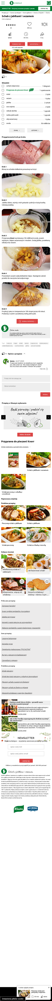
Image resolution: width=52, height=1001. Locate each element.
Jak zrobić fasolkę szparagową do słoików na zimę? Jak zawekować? (29, 720)
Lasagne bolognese (9, 638)
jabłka (27, 345)
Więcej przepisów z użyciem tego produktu (14, 447)
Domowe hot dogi (8, 606)
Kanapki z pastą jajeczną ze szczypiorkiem (17, 622)
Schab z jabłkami (33, 523)
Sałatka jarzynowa (8, 617)
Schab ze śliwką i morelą (36, 545)
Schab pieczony (8, 545)
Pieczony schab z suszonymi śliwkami (15, 682)
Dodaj (45, 394)
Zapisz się (26, 761)
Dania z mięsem (39, 13)
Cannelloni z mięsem (9, 660)
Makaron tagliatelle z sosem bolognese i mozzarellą (21, 628)
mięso (15, 343)
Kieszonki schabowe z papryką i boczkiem (17, 693)
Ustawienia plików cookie (12, 999)
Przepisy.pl (5, 13)
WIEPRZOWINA (34, 343)
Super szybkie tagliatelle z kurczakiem (16, 611)
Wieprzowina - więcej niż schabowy (12, 593)
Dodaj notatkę (28, 321)
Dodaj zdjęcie (25, 434)
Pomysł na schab (35, 345)
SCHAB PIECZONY (44, 343)
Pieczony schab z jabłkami (12, 523)
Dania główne (27, 13)
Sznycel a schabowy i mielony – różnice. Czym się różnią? (38, 593)
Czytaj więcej (22, 714)
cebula (26, 343)
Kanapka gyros (7, 644)
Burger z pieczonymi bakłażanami (14, 655)
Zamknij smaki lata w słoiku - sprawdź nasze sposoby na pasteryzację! (26, 703)
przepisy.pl (8, 19)
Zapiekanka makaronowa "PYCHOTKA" (16, 649)
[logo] (15, 3)
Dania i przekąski (15, 13)
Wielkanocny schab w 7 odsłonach (11, 570)
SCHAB (20, 343)
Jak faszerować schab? (36, 570)
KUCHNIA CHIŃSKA (19, 345)
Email (16, 130)
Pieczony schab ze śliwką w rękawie (15, 687)
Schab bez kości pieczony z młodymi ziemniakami (20, 676)
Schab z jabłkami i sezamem (37, 470)
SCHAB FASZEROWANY (8, 345)
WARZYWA (9, 343)
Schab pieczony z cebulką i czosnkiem (12, 493)
